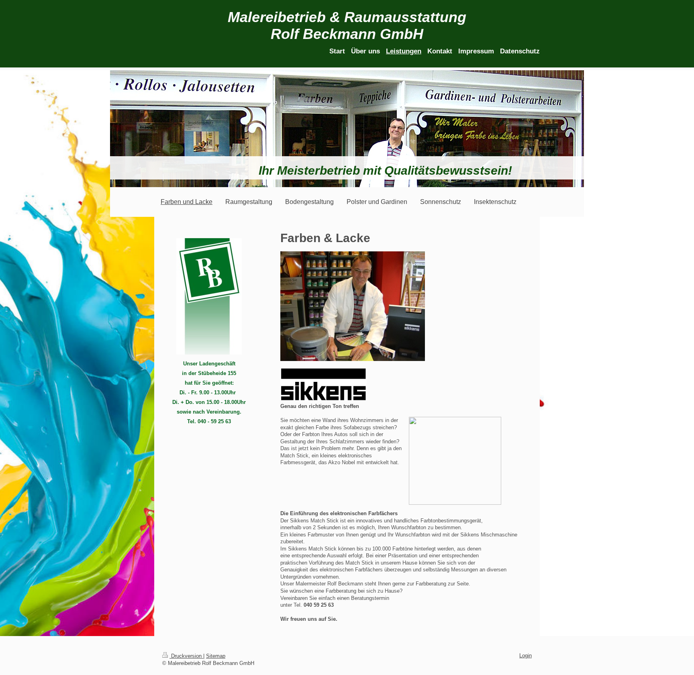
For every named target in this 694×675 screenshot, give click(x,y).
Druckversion (186, 656)
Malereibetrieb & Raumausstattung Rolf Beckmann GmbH (347, 25)
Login (525, 656)
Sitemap (215, 656)
